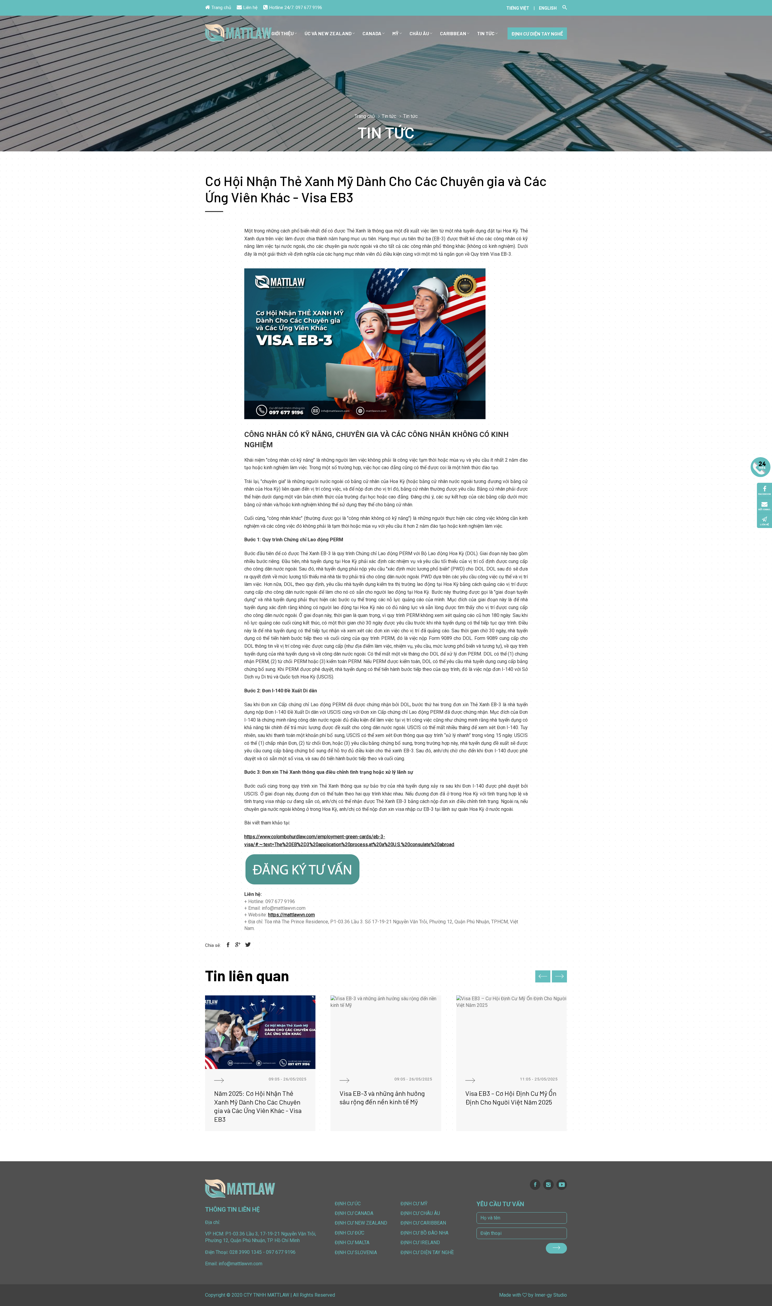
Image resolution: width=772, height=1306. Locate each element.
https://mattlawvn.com (291, 915)
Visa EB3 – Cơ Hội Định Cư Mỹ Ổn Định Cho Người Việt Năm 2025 (510, 1097)
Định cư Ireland (420, 1242)
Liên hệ (250, 7)
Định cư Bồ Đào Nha (424, 1233)
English (548, 8)
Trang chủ (221, 7)
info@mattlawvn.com (240, 1263)
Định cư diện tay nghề (537, 33)
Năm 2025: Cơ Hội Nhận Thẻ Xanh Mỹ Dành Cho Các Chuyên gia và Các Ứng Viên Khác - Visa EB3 (258, 1106)
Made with (510, 1295)
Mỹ (395, 33)
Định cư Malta (352, 1242)
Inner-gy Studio (551, 1295)
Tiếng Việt (517, 8)
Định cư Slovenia (356, 1252)
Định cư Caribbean (423, 1223)
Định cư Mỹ (414, 1203)
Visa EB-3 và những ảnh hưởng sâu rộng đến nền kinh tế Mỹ (382, 1097)
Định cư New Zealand (361, 1223)
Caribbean (453, 33)
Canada (371, 33)
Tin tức (486, 33)
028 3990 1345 (245, 1252)
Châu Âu (419, 33)
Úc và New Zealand (328, 33)
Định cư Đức (349, 1233)
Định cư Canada (354, 1213)
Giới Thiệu (282, 33)
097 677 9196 (309, 7)
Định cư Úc (348, 1203)
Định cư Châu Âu (420, 1213)
